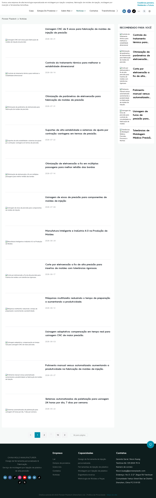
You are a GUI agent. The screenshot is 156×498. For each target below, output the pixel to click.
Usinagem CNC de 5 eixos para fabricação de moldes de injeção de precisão (78, 30)
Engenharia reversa (86, 475)
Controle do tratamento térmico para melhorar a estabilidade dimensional (72, 64)
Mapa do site (111, 495)
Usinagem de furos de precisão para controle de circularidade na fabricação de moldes (142, 115)
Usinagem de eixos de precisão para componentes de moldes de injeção (76, 199)
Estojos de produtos (61, 463)
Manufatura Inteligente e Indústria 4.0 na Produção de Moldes (76, 232)
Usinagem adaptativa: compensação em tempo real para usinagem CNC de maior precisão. (77, 333)
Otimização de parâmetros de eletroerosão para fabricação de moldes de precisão (73, 98)
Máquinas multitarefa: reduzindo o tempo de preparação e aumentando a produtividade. (77, 300)
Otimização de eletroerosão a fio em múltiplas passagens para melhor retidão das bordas (71, 165)
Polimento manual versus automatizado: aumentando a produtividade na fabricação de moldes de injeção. (77, 367)
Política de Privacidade (96, 495)
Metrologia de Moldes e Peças (91, 479)
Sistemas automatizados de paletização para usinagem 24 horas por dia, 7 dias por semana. (77, 400)
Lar (54, 459)
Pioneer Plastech (9, 19)
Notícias (23, 19)
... (51, 433)
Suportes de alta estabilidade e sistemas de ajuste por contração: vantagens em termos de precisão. (76, 131)
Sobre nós (57, 467)
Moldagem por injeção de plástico (92, 471)
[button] (117, 11)
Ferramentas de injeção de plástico (93, 467)
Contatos (57, 471)
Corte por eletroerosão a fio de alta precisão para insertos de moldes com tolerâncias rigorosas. (73, 266)
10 (58, 435)
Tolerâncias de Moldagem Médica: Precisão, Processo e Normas (142, 134)
